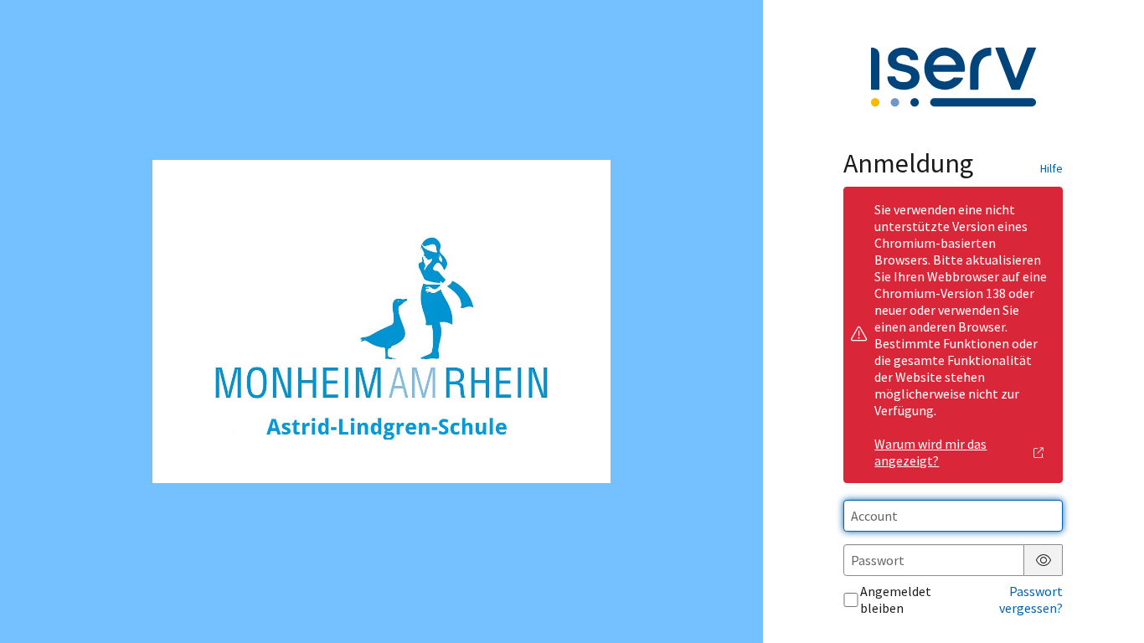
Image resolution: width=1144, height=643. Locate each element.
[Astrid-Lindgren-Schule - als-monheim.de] (381, 321)
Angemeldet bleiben (895, 599)
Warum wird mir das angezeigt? (930, 452)
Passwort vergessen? (1031, 599)
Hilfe (1051, 168)
